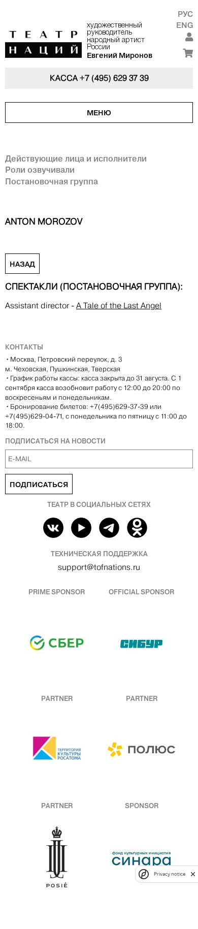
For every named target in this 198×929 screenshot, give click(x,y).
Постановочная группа (51, 181)
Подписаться (39, 484)
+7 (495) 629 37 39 (114, 78)
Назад (22, 264)
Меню (99, 112)
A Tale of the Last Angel (118, 305)
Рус (185, 14)
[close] (193, 874)
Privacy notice (169, 874)
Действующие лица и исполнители (76, 158)
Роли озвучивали (40, 170)
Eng (184, 25)
